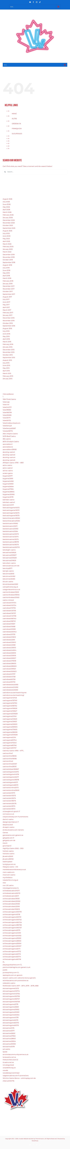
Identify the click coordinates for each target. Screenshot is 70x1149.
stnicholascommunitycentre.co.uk (15, 1054)
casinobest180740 (9, 618)
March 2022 (7, 252)
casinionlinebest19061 (11, 592)
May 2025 (6, 239)
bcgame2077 (7, 476)
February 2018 (8, 281)
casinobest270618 (9, 661)
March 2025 (7, 244)
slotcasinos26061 (9, 1033)
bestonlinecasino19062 (11, 518)
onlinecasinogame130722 (12, 920)
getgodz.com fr (8, 838)
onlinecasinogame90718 (12, 959)
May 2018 (6, 273)
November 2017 (8, 289)
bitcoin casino (8, 581)
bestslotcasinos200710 (11, 547)
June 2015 (6, 365)
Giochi (5, 843)
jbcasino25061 (8, 856)
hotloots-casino (8, 854)
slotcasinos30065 (9, 1044)
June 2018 (6, 270)
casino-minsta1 (8, 600)
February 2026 (8, 215)
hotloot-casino (8, 851)
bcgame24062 (8, 481)
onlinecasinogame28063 (12, 941)
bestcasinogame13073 (11, 510)
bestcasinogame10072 (11, 507)
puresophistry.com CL (11, 972)
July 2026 (6, 202)
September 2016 (9, 326)
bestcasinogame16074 (11, 513)
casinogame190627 (10, 711)
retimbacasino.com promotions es (15, 980)
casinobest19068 (9, 626)
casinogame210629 (10, 719)
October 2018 (8, 260)
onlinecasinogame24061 (12, 933)
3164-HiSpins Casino (10, 434)
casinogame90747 (9, 748)
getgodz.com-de (9, 840)
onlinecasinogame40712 (12, 951)
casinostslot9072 (9, 809)
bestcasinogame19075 (11, 515)
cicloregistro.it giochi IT (11, 811)
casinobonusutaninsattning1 (13, 695)
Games (5, 832)
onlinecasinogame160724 (12, 922)
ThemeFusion (39, 1138)
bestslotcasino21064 (10, 531)
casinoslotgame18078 (11, 780)
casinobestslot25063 (10, 690)
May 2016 (6, 336)
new (4, 883)
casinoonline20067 (10, 764)
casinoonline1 (8, 753)
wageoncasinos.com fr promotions (16, 1075)
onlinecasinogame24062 (12, 935)
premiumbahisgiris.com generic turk (16, 967)
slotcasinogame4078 (10, 1017)
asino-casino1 (8, 468)
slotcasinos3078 (9, 1046)
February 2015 (8, 376)
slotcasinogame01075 (11, 988)
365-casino (7, 439)
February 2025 (8, 246)
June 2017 (6, 302)
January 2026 (8, 217)
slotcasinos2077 (9, 1031)
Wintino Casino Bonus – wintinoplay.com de (19, 1078)
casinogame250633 (10, 724)
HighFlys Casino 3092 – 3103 (13, 848)
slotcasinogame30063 (11, 1012)
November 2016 (8, 320)
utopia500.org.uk (9, 1068)
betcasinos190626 (9, 552)
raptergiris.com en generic (12, 975)
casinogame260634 (10, 727)
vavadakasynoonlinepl (11, 1073)
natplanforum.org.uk (10, 880)
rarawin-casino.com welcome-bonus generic (19, 978)
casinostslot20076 (9, 803)
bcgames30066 (8, 494)
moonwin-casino (9, 875)
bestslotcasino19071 (10, 526)
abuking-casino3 (9, 455)
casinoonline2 (8, 761)
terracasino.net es (9, 1057)
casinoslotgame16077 (11, 777)
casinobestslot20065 (10, 684)
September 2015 (9, 357)
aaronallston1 (7, 444)
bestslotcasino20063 (10, 529)
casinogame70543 (9, 743)
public (5, 970)
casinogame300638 (10, 735)
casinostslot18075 (9, 801)
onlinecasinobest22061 (11, 906)
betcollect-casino (9, 563)
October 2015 (8, 355)
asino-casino (7, 465)
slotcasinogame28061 (11, 1007)
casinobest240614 (9, 650)
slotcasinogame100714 (11, 991)
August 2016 (7, 328)
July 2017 (6, 299)
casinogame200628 (10, 714)
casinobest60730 (9, 679)
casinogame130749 (10, 700)
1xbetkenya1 (7, 426)
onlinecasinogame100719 (12, 912)
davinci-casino (8, 819)
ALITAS (14, 118)
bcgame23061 (8, 478)
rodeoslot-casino (9, 983)
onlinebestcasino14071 (11, 890)
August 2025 (7, 231)
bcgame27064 (8, 489)
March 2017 (7, 310)
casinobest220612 (9, 642)
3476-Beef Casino (9, 436)
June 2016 (6, 334)
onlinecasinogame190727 (12, 928)
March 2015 (7, 373)
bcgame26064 (8, 486)
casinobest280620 (9, 666)
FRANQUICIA (17, 128)
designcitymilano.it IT (11, 822)
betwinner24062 (9, 576)
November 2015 (8, 352)
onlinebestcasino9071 (11, 896)
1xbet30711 (7, 418)
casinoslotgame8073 (10, 785)
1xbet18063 (7, 410)
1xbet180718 (7, 412)
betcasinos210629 (9, 560)
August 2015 (7, 360)
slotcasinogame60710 (11, 1023)
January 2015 (7, 379)
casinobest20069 (9, 629)
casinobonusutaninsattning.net (15, 692)
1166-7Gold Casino (9, 399)
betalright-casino (9, 550)
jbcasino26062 (8, 859)
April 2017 (6, 307)
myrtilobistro (7, 877)
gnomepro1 (7, 846)
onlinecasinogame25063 (12, 938)
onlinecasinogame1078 (11, 914)
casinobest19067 (9, 624)
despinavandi (8, 825)
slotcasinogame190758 (11, 1001)
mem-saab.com (8, 872)
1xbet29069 (7, 415)
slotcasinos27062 (9, 1036)
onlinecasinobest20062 (11, 901)
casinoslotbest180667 (11, 769)
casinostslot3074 (9, 806)
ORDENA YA (16, 123)
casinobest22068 (9, 645)
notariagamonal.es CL (11, 888)
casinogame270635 (10, 729)
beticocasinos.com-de (11, 566)
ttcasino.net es (8, 1062)
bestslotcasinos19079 (11, 544)
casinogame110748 (10, 698)
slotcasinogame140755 (11, 994)
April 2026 (6, 209)
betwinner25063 (9, 579)
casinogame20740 (10, 716)
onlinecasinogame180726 (12, 925)
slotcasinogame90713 (11, 1025)
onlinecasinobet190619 (11, 909)
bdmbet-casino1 (9, 502)
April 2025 (6, 241)
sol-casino (6, 1049)
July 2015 (6, 363)
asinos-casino (8, 471)
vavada (5, 1070)
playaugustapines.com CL (12, 965)
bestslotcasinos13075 (11, 539)
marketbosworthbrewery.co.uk (14, 869)
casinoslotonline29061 (11, 790)
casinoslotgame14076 (11, 774)
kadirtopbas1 (7, 862)
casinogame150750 (10, 703)
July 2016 (6, 331)
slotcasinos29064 (9, 1041)
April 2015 (6, 371)
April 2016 (6, 339)
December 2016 (8, 318)
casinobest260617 (9, 658)
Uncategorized (8, 1065)
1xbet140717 (7, 407)
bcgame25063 (8, 484)
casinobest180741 (9, 621)
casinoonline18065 (9, 756)
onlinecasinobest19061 (11, 898)
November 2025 (9, 223)
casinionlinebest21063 (11, 597)
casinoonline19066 (10, 758)
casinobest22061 (9, 640)
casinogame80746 (10, 745)
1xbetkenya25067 (9, 428)
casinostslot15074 (9, 798)
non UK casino (8, 885)
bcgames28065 (8, 492)
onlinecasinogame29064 (12, 943)
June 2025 (6, 236)
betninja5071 (7, 568)
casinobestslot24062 (10, 687)
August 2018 (7, 265)
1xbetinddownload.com (11, 423)
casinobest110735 (9, 608)
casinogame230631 (10, 721)
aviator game (8, 473)
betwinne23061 (8, 574)
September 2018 (9, 262)
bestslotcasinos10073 (11, 534)
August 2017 (7, 297)
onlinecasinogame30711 (11, 949)
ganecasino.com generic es (13, 835)
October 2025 (8, 225)
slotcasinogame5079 (10, 1020)
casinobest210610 (9, 637)
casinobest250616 (9, 655)
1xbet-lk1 (6, 404)
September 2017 (9, 294)
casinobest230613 (9, 647)
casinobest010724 (9, 603)
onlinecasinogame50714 (12, 957)
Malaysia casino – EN (10, 867)
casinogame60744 (10, 740)
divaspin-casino (8, 827)
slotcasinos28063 (9, 1038)
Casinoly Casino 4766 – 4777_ (13, 751)
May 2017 (6, 305)
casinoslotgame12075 (11, 772)
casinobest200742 (9, 632)
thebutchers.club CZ (10, 1060)
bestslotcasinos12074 (11, 537)
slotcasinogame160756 (11, 996)
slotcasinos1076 (8, 1028)
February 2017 (8, 312)
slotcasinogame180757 (11, 999)
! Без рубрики (8, 394)
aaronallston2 (8, 447)
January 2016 (7, 347)
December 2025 (9, 220)
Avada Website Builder (26, 1138)
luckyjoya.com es (9, 864)
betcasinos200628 (9, 558)
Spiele (5, 1052)
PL (4, 962)
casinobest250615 (9, 653)
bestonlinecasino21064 (11, 521)
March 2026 (7, 212)
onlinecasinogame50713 (12, 954)
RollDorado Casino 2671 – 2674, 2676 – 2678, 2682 (21, 986)
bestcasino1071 (8, 505)
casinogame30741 (9, 737)
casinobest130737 (9, 613)
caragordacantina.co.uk (11, 589)
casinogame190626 (10, 708)
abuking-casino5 (9, 460)
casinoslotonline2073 (11, 787)
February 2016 (8, 344)
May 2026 (6, 207)
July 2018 (6, 268)
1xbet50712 (7, 420)
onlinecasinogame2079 (11, 930)
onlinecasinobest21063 (11, 904)
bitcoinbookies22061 (10, 584)
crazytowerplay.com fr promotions (15, 817)
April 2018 (6, 275)
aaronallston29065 (9, 449)
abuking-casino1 (9, 452)
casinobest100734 (9, 605)
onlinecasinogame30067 (12, 946)
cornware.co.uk (8, 814)
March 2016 (7, 342)
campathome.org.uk (10, 587)
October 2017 (8, 291)
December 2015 (8, 350)
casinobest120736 (9, 611)
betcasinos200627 (9, 555)
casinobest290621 (9, 669)
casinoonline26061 (9, 766)
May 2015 (6, 368)
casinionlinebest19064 (11, 595)
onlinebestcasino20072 (11, 893)
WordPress (35, 1140)
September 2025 (9, 228)
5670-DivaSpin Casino (11, 441)
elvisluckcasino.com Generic (13, 830)
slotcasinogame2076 (10, 1004)
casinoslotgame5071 (10, 782)
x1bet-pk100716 (8, 1081)
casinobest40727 (9, 674)
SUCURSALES (17, 133)
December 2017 (8, 286)
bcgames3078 (8, 497)
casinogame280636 (10, 732)
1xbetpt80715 (8, 431)
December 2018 (8, 254)
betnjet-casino (8, 571)
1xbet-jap (6, 402)
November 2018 (8, 257)
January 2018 (7, 283)
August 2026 (7, 199)
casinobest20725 (9, 634)
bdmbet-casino (8, 500)
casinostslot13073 (9, 795)
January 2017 (7, 315)
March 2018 (7, 278)
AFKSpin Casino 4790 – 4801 (13, 463)
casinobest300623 (9, 671)
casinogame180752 (10, 706)
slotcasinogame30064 (11, 1015)
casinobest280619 (9, 663)
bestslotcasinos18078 (11, 542)
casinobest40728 (9, 677)
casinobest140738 (9, 616)
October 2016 (8, 323)
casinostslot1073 (9, 793)
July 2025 (6, 233)
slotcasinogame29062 (11, 1009)
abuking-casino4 (9, 457)
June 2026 (6, 204)
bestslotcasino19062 (10, 523)
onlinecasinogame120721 (12, 917)
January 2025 (8, 249)
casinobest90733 (9, 682)
